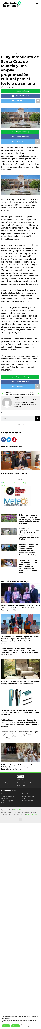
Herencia (24, 798)
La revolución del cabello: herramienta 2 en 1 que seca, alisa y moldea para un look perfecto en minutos (20, 712)
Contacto (35, 783)
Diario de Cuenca (26, 794)
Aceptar (6, 1026)
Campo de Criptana (7, 801)
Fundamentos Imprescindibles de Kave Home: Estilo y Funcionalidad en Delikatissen (20, 683)
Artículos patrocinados (9, 783)
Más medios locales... (28, 801)
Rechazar (15, 1026)
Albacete (3, 794)
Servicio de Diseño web (24, 783)
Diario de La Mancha (27, 796)
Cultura (4, 54)
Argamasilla (4, 798)
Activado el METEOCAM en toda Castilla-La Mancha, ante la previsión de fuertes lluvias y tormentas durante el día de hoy (28, 550)
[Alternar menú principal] (37, 4)
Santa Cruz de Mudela (16, 412)
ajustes (17, 1022)
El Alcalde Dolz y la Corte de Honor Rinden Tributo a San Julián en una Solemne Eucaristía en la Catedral (19, 767)
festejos (8, 412)
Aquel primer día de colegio (14, 473)
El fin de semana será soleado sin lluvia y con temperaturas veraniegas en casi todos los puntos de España (29, 519)
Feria (4, 412)
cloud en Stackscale (31, 814)
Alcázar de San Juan (7, 796)
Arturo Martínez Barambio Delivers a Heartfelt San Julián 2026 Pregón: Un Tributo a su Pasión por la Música (20, 608)
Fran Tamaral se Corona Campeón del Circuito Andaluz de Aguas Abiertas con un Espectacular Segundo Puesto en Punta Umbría (20, 640)
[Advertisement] (20, 29)
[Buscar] (37, 418)
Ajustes (25, 1026)
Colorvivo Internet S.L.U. (20, 810)
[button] (20, 819)
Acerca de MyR (20, 785)
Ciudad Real (4, 803)
